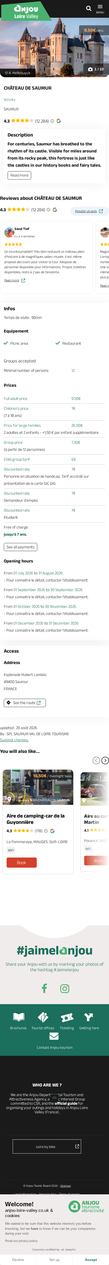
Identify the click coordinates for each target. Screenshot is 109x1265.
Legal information (25, 1194)
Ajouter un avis (86, 211)
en (54, 1098)
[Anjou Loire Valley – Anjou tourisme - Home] (29, 11)
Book (21, 862)
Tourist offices (42, 1028)
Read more (19, 175)
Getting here (89, 1028)
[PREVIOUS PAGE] (96, 760)
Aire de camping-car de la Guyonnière (36, 819)
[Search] (87, 9)
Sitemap (65, 1185)
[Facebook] (44, 989)
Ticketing (67, 1028)
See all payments (20, 547)
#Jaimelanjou (66, 969)
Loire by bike (45, 1146)
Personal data (47, 1194)
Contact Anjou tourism (54, 1047)
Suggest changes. (14, 740)
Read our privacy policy (21, 1241)
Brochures (18, 1028)
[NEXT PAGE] (105, 760)
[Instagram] (65, 989)
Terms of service (69, 1194)
